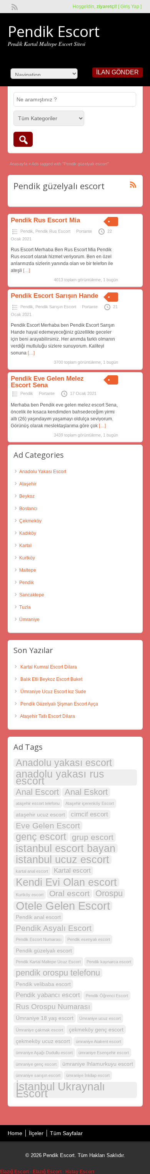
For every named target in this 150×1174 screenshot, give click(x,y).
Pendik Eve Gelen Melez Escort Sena (47, 382)
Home (15, 1133)
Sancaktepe (31, 595)
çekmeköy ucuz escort (43, 1041)
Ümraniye (29, 619)
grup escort (92, 837)
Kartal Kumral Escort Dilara (48, 667)
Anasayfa (18, 163)
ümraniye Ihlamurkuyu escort (97, 1064)
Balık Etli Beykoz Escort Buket (51, 679)
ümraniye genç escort (36, 1064)
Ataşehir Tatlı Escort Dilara (47, 716)
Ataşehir (28, 484)
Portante (84, 231)
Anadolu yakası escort (64, 763)
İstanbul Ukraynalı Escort (60, 1090)
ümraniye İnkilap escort (88, 1075)
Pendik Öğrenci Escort (107, 995)
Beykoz (27, 496)
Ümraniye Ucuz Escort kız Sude (53, 691)
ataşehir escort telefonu (38, 803)
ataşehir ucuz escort (40, 814)
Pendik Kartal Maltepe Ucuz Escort (48, 961)
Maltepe (27, 570)
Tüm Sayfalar (66, 1133)
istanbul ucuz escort (62, 859)
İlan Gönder (117, 72)
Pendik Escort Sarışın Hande (54, 295)
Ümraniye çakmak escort (39, 1030)
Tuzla (25, 607)
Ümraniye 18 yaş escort (44, 1018)
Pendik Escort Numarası (39, 939)
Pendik (26, 231)
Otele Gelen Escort (63, 905)
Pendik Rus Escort (52, 231)
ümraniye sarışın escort (38, 1075)
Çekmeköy (30, 521)
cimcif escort (89, 814)
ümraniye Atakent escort (98, 1041)
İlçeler (36, 1133)
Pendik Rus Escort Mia (45, 220)
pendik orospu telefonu (58, 972)
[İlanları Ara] (23, 139)
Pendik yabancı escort (48, 995)
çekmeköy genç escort (96, 1029)
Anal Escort (37, 792)
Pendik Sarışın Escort (55, 306)
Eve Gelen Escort (48, 825)
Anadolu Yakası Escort (42, 471)
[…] (26, 270)
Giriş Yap (129, 6)
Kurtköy (27, 558)
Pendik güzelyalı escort (44, 950)
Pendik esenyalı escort (88, 939)
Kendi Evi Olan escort (66, 882)
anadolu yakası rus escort (60, 777)
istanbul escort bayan (65, 848)
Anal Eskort (86, 792)
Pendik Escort (54, 31)
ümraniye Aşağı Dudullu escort (44, 1052)
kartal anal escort (32, 871)
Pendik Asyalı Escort (54, 928)
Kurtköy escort (29, 894)
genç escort (41, 836)
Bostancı (28, 508)
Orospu (109, 893)
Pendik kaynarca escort (109, 961)
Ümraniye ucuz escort (100, 1018)
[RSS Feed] (14, 6)
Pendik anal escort (38, 917)
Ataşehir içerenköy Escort (89, 803)
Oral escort (69, 893)
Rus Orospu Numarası (53, 1007)
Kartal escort (72, 870)
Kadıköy (27, 533)
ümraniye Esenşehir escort (103, 1052)
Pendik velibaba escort (43, 984)
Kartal (25, 545)
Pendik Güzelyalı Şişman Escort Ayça (59, 704)
